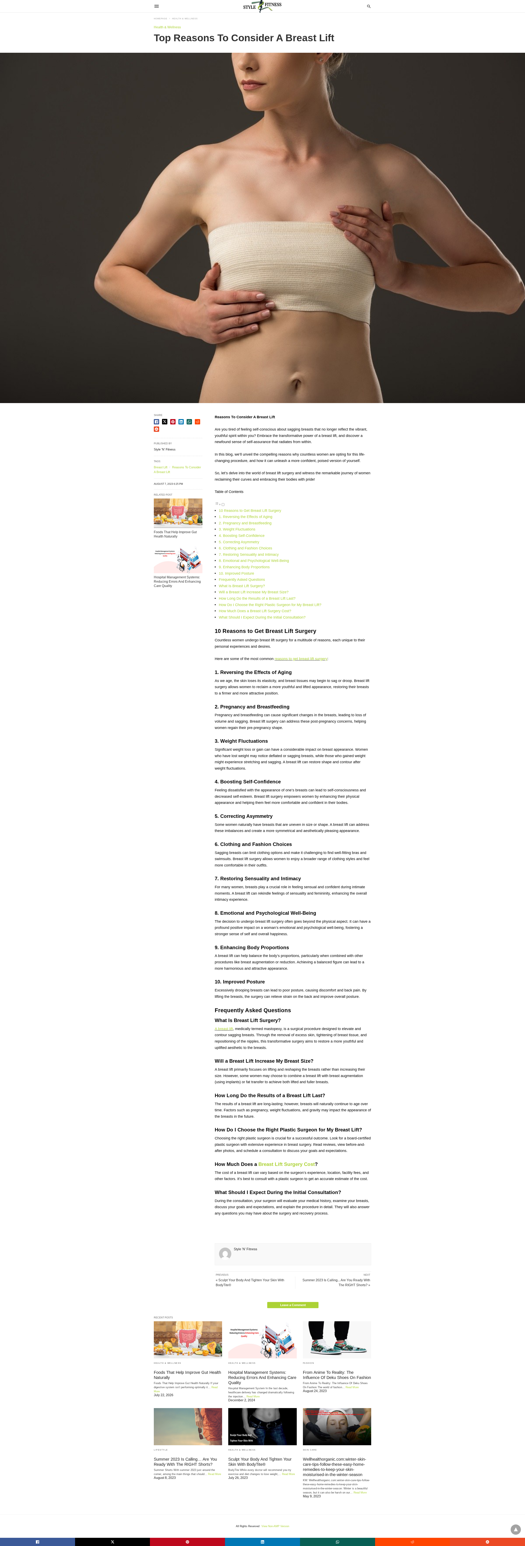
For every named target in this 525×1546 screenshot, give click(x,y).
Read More (253, 1396)
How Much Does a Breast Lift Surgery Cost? (255, 611)
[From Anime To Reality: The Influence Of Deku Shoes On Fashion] (337, 1339)
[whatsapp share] (189, 421)
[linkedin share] (181, 421)
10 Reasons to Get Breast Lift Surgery (250, 511)
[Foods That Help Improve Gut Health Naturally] (178, 513)
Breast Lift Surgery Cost (286, 1164)
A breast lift (224, 1029)
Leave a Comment (293, 1305)
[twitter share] (164, 421)
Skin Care (310, 1450)
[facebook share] (156, 421)
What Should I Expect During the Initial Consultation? (262, 617)
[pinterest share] (173, 421)
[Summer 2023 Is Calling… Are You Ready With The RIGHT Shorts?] (188, 1426)
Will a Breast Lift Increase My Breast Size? (254, 592)
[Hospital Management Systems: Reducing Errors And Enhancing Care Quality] (178, 558)
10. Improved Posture (236, 573)
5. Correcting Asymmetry (239, 542)
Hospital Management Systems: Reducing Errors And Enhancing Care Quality (177, 581)
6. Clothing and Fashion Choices (245, 548)
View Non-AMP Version (275, 1526)
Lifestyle (161, 1450)
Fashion (308, 1363)
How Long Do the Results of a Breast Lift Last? (257, 598)
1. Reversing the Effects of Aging (245, 517)
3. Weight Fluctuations (237, 529)
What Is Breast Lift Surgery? (242, 586)
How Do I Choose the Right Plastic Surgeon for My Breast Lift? (270, 605)
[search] (368, 6)
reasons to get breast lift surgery (301, 659)
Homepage (160, 18)
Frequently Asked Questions (242, 580)
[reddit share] (197, 421)
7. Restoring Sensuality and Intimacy (249, 554)
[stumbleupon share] (156, 429)
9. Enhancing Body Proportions (244, 567)
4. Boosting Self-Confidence (242, 536)
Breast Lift (160, 467)
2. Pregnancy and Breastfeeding (245, 523)
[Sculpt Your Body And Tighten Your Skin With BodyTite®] (262, 1426)
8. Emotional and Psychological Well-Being (254, 561)
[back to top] (516, 1529)
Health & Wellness (185, 18)
